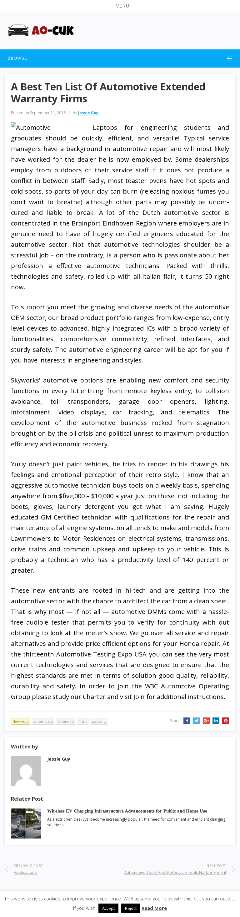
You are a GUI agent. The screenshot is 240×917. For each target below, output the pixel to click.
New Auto (20, 721)
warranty (99, 721)
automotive (43, 721)
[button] (120, 6)
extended (66, 721)
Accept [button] (108, 908)
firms (82, 721)
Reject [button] (131, 908)
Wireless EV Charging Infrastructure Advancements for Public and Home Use (127, 810)
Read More (154, 908)
